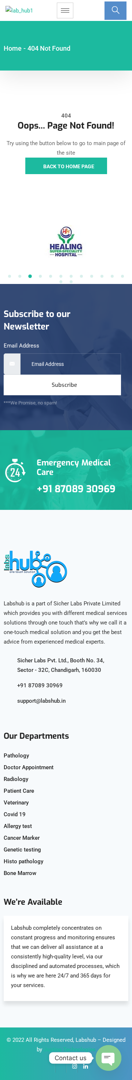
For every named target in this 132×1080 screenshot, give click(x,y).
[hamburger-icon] (65, 10)
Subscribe (64, 385)
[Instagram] (71, 1067)
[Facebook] (49, 1067)
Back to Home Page (68, 166)
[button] (9, 276)
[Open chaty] (108, 1058)
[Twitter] (60, 1067)
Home (13, 48)
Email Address (21, 345)
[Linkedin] (82, 1067)
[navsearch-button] (115, 10)
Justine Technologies (70, 1049)
